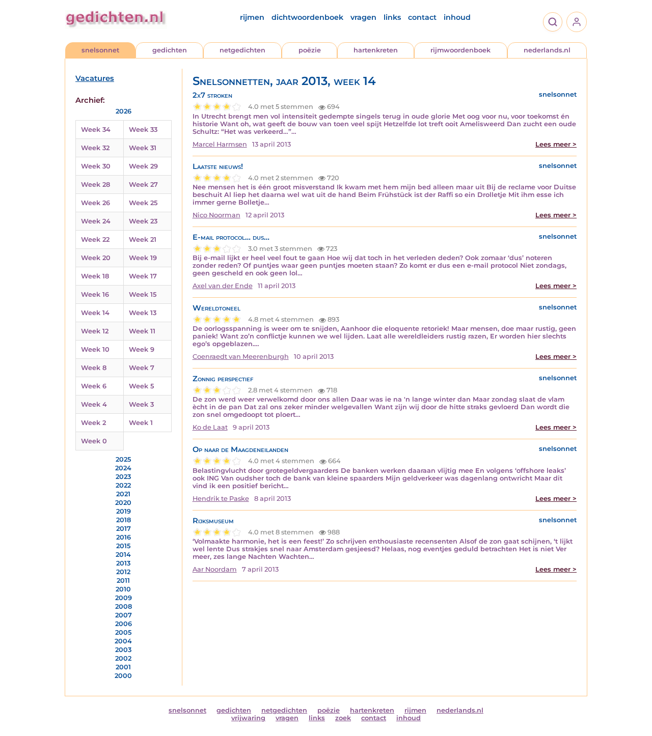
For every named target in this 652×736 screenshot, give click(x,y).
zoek (343, 718)
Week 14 (95, 313)
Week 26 (95, 203)
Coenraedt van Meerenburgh (241, 356)
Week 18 (95, 276)
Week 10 (95, 349)
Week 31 (142, 148)
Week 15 (142, 294)
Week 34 (96, 129)
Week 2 (93, 423)
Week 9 (141, 349)
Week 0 (94, 441)
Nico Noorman (216, 215)
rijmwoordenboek (460, 50)
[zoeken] (552, 22)
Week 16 (95, 294)
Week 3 (141, 404)
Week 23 (143, 221)
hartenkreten (376, 50)
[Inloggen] (576, 22)
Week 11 (142, 331)
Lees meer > (556, 144)
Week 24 (96, 221)
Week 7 (141, 368)
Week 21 (142, 239)
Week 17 (143, 276)
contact (422, 17)
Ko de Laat (210, 427)
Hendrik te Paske (221, 498)
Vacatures (94, 78)
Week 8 (93, 368)
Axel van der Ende (223, 286)
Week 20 (96, 258)
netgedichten (242, 50)
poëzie (309, 50)
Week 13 (142, 313)
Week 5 (141, 386)
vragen (363, 17)
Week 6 (93, 386)
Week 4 (94, 404)
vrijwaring (248, 718)
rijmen (252, 17)
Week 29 (143, 166)
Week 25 (143, 203)
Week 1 (141, 423)
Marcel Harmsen (220, 144)
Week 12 (94, 331)
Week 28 (95, 184)
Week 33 (143, 129)
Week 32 (95, 148)
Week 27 (143, 184)
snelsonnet (100, 50)
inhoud (457, 17)
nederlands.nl (547, 50)
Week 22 (95, 239)
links (392, 17)
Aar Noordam (215, 569)
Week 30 (96, 166)
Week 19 (143, 258)
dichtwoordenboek (307, 17)
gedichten (169, 50)
